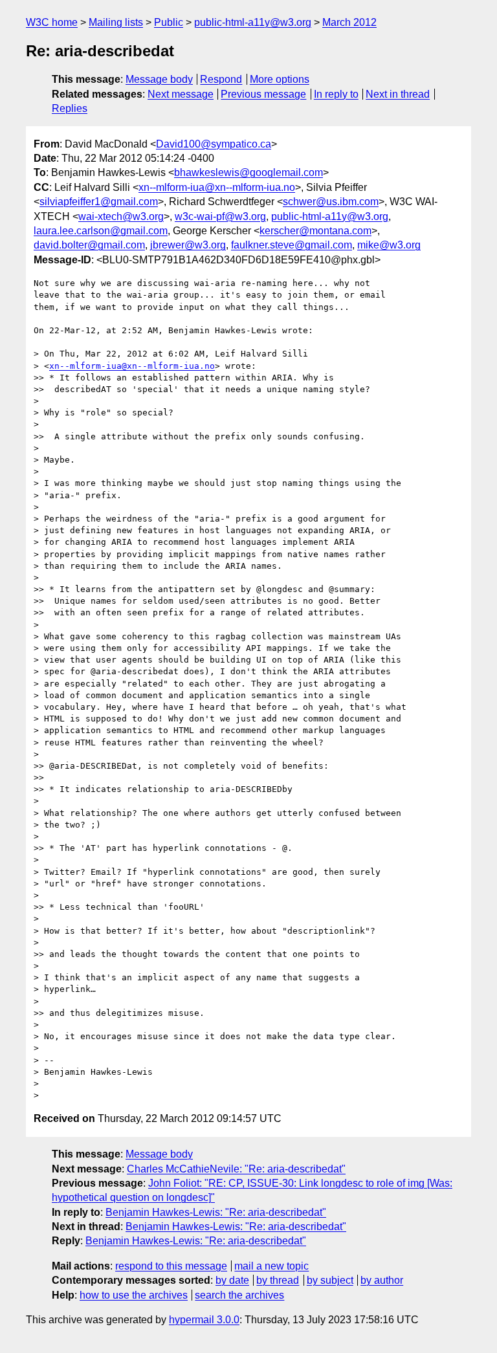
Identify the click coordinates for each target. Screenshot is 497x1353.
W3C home (52, 22)
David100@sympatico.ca (213, 143)
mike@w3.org (389, 244)
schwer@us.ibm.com (331, 201)
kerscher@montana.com (315, 230)
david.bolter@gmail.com (89, 244)
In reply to (336, 94)
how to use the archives (134, 1295)
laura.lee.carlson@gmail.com (101, 230)
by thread (277, 1280)
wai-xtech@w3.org (121, 216)
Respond (221, 79)
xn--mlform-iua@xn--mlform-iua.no (216, 187)
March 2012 (349, 22)
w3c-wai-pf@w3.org (220, 216)
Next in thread (398, 94)
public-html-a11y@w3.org (252, 22)
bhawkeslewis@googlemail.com (248, 172)
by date (232, 1280)
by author (381, 1280)
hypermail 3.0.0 (204, 1319)
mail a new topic (271, 1265)
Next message (181, 94)
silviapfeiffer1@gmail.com (98, 201)
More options (279, 79)
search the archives (239, 1295)
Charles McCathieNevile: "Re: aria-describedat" (236, 1168)
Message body (159, 79)
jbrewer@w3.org (188, 244)
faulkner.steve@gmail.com (291, 244)
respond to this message (171, 1265)
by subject (330, 1280)
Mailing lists (116, 22)
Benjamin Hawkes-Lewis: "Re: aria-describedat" (215, 1212)
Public (168, 22)
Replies (69, 108)
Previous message (263, 94)
